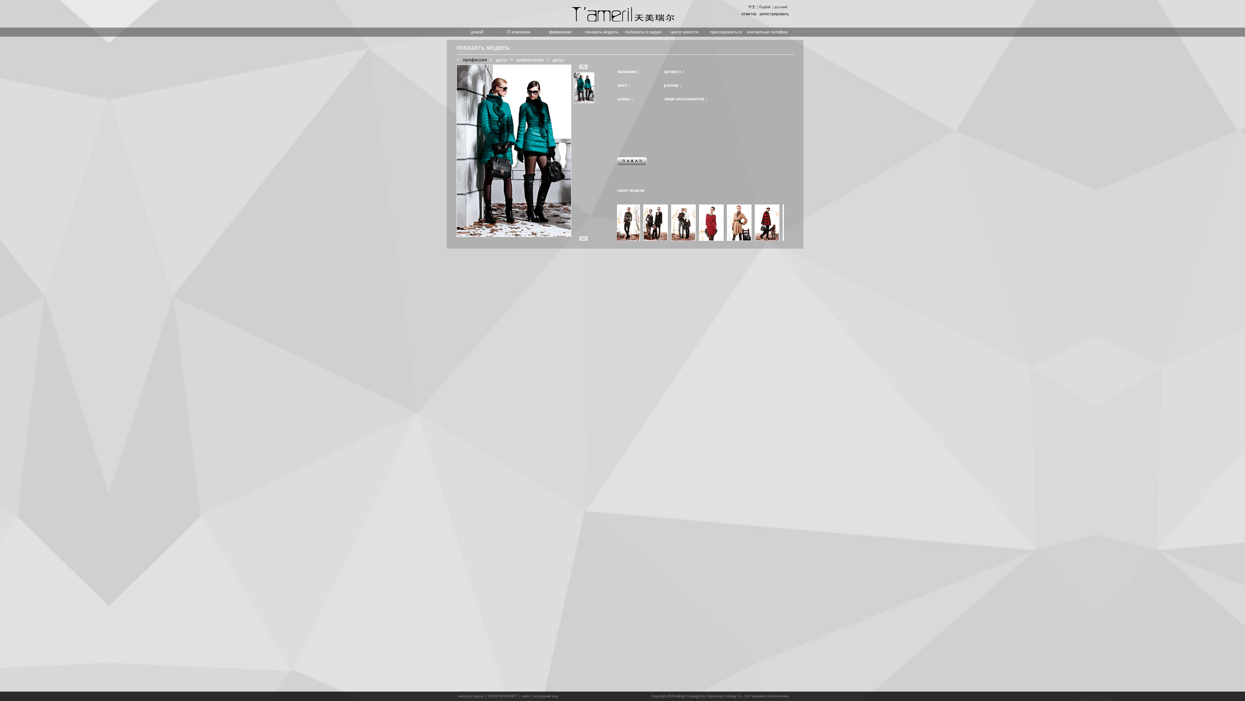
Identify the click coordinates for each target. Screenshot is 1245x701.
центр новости (684, 32)
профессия (475, 59)
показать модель (601, 32)
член (525, 696)
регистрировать (774, 14)
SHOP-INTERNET (502, 696)
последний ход (545, 696)
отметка (748, 14)
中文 (751, 7)
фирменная (560, 32)
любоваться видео (643, 32)
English (765, 7)
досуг (501, 59)
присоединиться (726, 32)
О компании (518, 32)
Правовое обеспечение (769, 696)
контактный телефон (767, 32)
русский (781, 7)
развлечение (530, 59)
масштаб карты (471, 696)
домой (477, 32)
